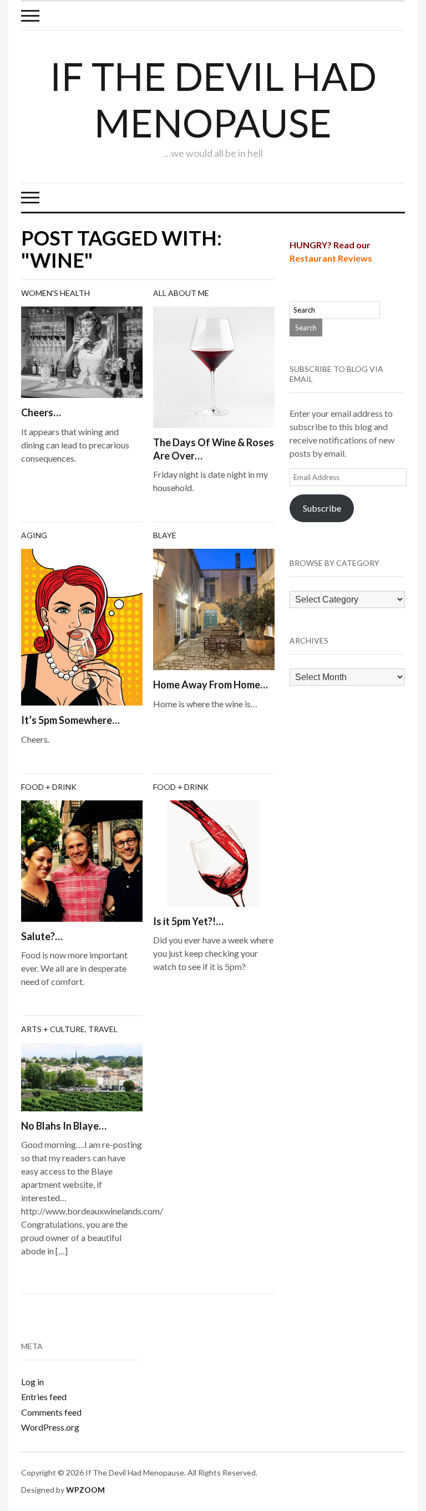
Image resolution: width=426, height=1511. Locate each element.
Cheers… (41, 412)
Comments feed (51, 1412)
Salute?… (42, 936)
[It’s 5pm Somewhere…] (82, 626)
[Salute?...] (82, 860)
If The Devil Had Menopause (213, 99)
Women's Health (55, 293)
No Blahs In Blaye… (63, 1126)
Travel (103, 1029)
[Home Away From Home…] (214, 608)
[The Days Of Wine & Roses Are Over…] (214, 366)
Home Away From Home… (210, 684)
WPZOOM (85, 1489)
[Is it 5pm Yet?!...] (214, 852)
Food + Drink (49, 787)
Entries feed (44, 1396)
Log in (32, 1381)
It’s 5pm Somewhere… (70, 720)
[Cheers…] (82, 351)
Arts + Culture (53, 1029)
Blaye (164, 535)
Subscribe (322, 508)
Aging (34, 535)
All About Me (181, 293)
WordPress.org (50, 1427)
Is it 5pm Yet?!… (188, 921)
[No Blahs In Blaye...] (82, 1075)
